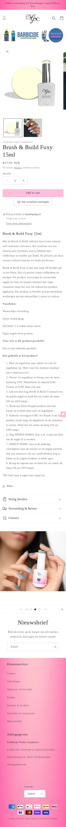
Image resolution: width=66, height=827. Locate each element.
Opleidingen (13, 681)
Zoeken (11, 697)
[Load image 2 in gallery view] (33, 128)
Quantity (7, 173)
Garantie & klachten (18, 705)
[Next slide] (45, 609)
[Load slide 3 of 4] (35, 609)
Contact (11, 673)
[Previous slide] (21, 609)
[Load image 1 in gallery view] (13, 128)
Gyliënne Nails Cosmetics (27, 818)
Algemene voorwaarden (19, 689)
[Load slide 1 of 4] (27, 609)
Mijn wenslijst (14, 721)
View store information (18, 223)
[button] (4, 18)
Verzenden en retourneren (21, 713)
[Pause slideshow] (62, 609)
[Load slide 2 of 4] (31, 609)
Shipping (17, 167)
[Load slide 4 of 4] (39, 609)
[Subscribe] (55, 647)
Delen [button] (10, 486)
